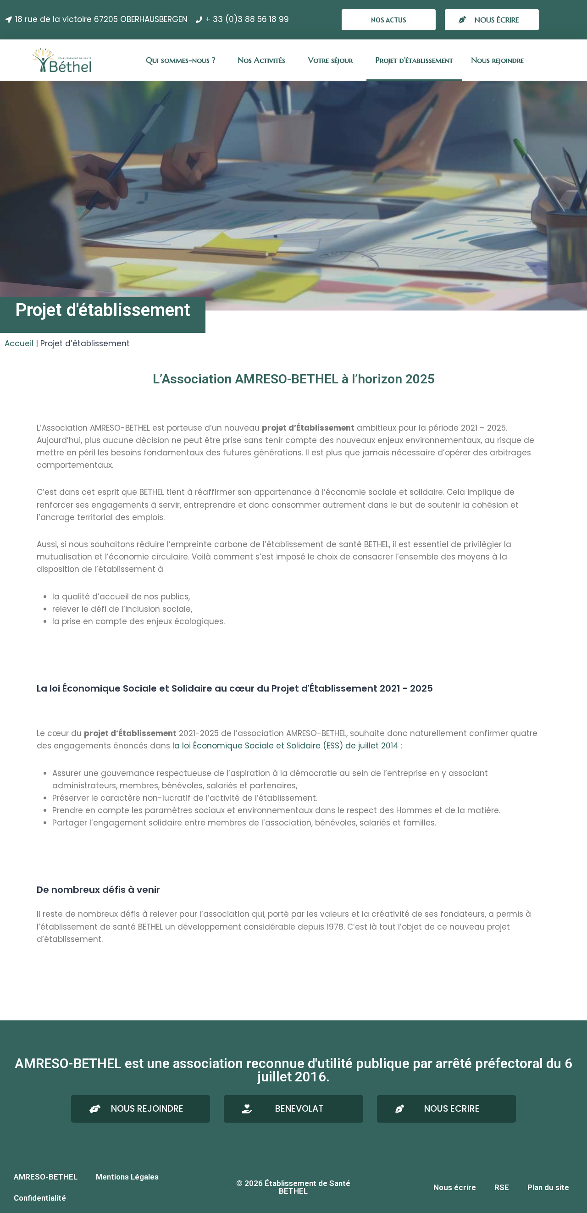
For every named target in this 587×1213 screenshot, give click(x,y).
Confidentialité (40, 1197)
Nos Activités (261, 60)
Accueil (19, 343)
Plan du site (548, 1187)
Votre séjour (330, 60)
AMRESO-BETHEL (46, 1176)
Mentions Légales (127, 1176)
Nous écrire (454, 1187)
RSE (501, 1187)
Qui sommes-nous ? (180, 60)
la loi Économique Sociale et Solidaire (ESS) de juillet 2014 (285, 745)
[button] (389, 19)
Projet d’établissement (414, 60)
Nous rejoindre (497, 60)
